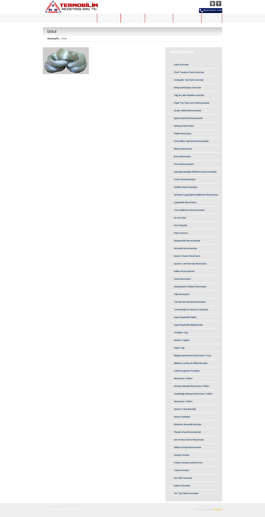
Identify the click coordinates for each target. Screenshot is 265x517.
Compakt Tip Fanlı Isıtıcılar (189, 79)
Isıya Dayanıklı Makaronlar (188, 324)
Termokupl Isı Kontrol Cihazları (191, 309)
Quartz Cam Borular (185, 408)
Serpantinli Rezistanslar (187, 240)
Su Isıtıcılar (180, 217)
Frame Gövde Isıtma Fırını (188, 462)
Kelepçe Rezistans (184, 125)
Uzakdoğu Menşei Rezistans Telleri (193, 393)
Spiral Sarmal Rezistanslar (188, 118)
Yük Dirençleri (181, 294)
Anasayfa (109, 18)
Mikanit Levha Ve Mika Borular (190, 363)
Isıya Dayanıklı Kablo (185, 317)
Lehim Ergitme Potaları (187, 370)
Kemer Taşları (181, 340)
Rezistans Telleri (183, 378)
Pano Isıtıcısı (181, 232)
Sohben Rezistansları (185, 186)
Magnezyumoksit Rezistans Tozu (192, 355)
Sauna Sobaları (182, 416)
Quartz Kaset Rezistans (187, 255)
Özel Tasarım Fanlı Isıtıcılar (189, 72)
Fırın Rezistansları (184, 163)
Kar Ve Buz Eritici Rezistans (189, 439)
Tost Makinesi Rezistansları (189, 209)
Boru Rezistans (182, 156)
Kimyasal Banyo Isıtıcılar (187, 87)
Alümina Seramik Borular (187, 424)
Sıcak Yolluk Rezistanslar (187, 110)
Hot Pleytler (180, 225)
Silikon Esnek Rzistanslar (187, 447)
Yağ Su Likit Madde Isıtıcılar (189, 95)
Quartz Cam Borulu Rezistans (190, 263)
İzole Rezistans (182, 278)
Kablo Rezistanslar (184, 271)
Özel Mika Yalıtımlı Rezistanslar (191, 141)
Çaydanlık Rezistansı (185, 202)
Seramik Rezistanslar (185, 248)
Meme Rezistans (183, 148)
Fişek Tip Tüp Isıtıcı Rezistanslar (191, 102)
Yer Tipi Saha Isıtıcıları (186, 493)
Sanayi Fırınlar (181, 454)
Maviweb (217, 509)
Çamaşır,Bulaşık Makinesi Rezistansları (195, 171)
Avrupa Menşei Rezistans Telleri (191, 385)
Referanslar (187, 18)
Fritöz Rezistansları (185, 179)
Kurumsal (132, 18)
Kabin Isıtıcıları (182, 485)
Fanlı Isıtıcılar (181, 64)
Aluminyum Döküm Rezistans (190, 286)
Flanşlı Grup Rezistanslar (187, 431)
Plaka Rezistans (182, 133)
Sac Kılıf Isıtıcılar (183, 477)
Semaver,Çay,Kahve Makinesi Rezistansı (196, 194)
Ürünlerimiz (159, 18)
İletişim (211, 18)
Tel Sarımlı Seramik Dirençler (190, 301)
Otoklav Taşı (181, 332)
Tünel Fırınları (181, 470)
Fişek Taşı (179, 347)
